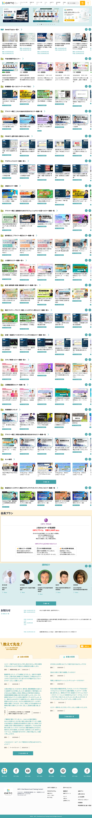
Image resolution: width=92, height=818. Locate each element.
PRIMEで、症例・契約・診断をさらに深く (17, 136)
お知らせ (65, 798)
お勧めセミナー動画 (11, 186)
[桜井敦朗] (28, 577)
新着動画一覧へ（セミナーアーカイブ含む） (18, 86)
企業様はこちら (66, 800)
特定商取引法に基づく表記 (84, 805)
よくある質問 (81, 797)
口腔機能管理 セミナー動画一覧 (15, 385)
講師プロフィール (67, 793)
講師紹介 (65, 791)
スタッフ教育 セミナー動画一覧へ (15, 360)
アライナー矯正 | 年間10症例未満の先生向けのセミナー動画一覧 (25, 434)
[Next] (89, 15)
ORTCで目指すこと (52, 787)
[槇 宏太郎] (10, 577)
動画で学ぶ (49, 793)
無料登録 (83, 3)
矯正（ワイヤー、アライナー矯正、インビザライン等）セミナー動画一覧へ (27, 310)
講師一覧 (47, 603)
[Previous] (2, 15)
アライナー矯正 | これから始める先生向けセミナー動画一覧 (23, 111)
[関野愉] (45, 577)
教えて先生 (49, 797)
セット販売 (8, 459)
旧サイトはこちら (67, 787)
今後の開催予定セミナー (12, 59)
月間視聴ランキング (11, 410)
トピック (65, 796)
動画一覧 (47, 482)
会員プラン (80, 791)
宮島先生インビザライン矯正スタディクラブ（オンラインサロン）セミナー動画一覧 (30, 488)
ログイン (88, 3)
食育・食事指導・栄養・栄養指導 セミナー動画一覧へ (21, 285)
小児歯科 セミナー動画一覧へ (14, 260)
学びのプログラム (51, 791)
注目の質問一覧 (24, 753)
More (5, 592)
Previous (86, 29)
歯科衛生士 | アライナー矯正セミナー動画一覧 (19, 235)
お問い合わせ (81, 794)
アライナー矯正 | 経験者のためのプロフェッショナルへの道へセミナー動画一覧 (30, 211)
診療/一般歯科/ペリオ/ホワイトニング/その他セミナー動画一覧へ (25, 335)
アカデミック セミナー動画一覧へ (15, 161)
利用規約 (80, 802)
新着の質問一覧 (70, 716)
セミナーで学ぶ (50, 795)
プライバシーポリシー (83, 800)
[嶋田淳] (63, 577)
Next (89, 29)
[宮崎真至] (81, 577)
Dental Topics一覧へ (12, 29)
